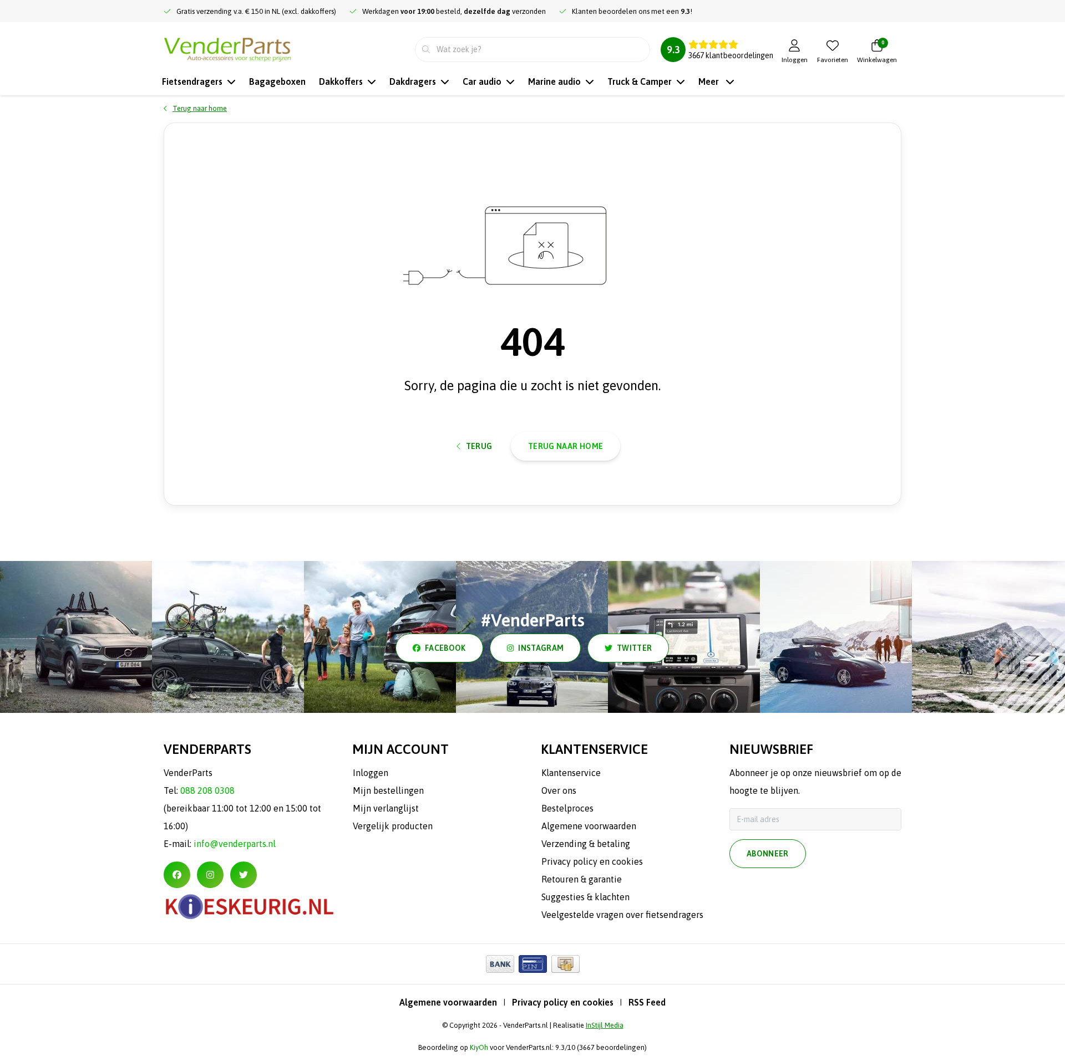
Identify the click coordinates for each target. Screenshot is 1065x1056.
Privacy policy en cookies (562, 1002)
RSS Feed (647, 1002)
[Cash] (565, 964)
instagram (541, 648)
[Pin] (533, 964)
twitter (634, 648)
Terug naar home (565, 446)
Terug (479, 446)
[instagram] (210, 874)
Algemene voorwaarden (448, 1002)
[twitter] (243, 874)
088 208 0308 (207, 790)
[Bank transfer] (500, 964)
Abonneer (768, 853)
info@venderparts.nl (235, 844)
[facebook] (177, 874)
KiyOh (479, 1047)
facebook (445, 648)
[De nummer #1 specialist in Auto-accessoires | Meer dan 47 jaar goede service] (227, 48)
